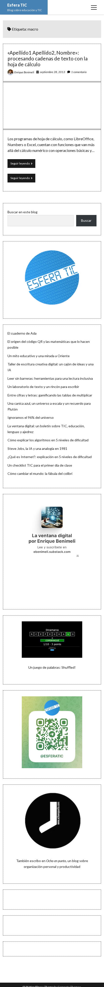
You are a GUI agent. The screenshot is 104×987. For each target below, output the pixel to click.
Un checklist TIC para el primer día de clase (39, 465)
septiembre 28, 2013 (52, 72)
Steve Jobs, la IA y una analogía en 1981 (37, 448)
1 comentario (79, 72)
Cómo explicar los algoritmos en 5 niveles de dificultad (48, 440)
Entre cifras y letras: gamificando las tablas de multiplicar (49, 395)
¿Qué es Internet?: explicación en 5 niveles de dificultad (49, 457)
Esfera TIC (17, 5)
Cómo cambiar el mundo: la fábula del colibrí (39, 473)
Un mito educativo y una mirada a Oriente (38, 356)
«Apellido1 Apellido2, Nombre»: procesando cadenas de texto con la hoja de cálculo (47, 58)
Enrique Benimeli (24, 72)
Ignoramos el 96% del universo (30, 417)
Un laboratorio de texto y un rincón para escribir (43, 387)
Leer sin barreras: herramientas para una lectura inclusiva (50, 378)
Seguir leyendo (22, 164)
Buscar (86, 220)
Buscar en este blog (22, 212)
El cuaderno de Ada (22, 333)
